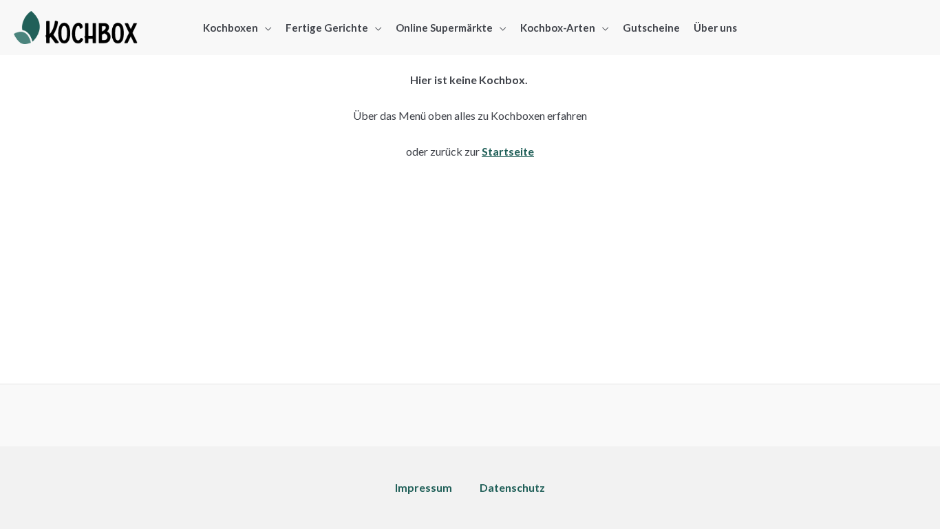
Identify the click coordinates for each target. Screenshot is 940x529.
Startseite (508, 151)
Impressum (423, 487)
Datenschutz (512, 487)
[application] (265, 27)
